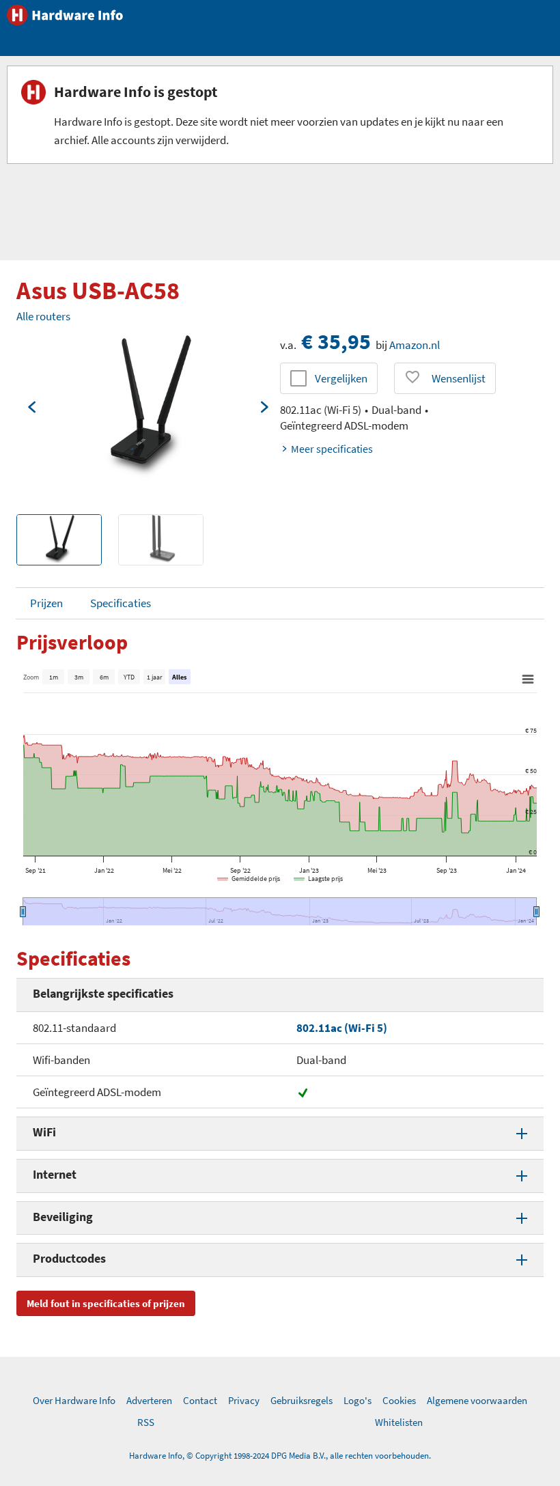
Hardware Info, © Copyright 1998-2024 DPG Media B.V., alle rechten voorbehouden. (280, 1455)
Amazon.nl (414, 344)
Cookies (399, 1400)
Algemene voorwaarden (477, 1400)
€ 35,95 (336, 341)
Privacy (244, 1400)
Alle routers (43, 316)
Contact (200, 1400)
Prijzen (46, 603)
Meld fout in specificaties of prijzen (106, 1303)
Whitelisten (399, 1422)
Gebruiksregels (301, 1400)
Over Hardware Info (74, 1400)
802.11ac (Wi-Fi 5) (341, 1027)
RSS (145, 1422)
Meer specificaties (332, 448)
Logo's (358, 1400)
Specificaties (120, 603)
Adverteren (149, 1400)
